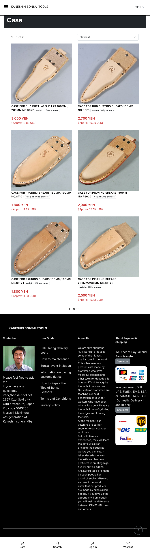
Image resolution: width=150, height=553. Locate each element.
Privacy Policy (50, 405)
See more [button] (122, 361)
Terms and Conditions (55, 398)
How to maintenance (54, 359)
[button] (22, 546)
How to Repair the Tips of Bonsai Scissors (53, 387)
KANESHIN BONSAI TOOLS (29, 6)
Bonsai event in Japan (55, 365)
